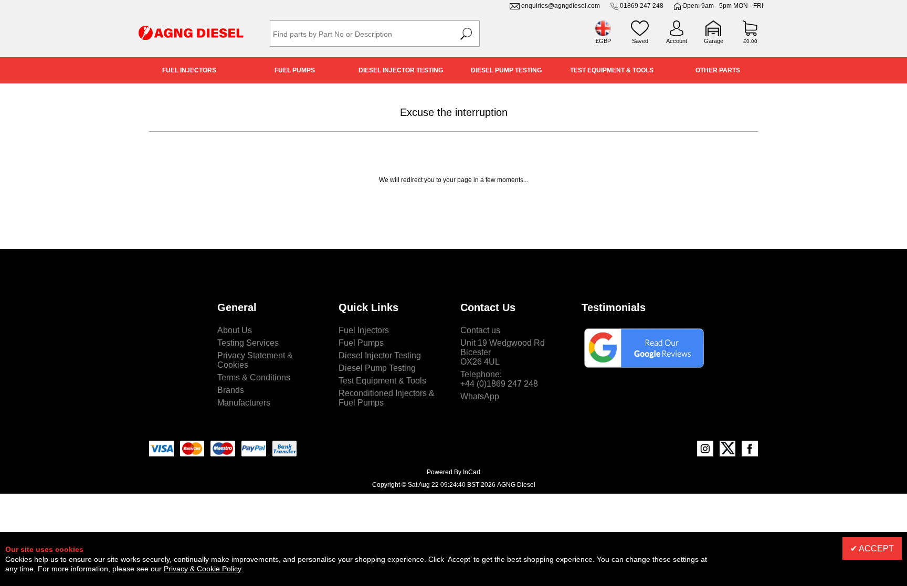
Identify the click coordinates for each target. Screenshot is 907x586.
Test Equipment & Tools (611, 70)
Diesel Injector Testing (400, 70)
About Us (234, 330)
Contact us (480, 330)
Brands (230, 390)
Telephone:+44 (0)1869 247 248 (499, 379)
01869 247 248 (641, 5)
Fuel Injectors (189, 70)
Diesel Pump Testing (506, 70)
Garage (713, 41)
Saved (640, 41)
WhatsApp (479, 396)
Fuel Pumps (295, 70)
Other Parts (717, 70)
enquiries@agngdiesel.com (560, 5)
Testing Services (248, 342)
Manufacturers (243, 402)
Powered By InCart (453, 472)
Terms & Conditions (253, 377)
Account (676, 41)
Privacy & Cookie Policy (202, 568)
